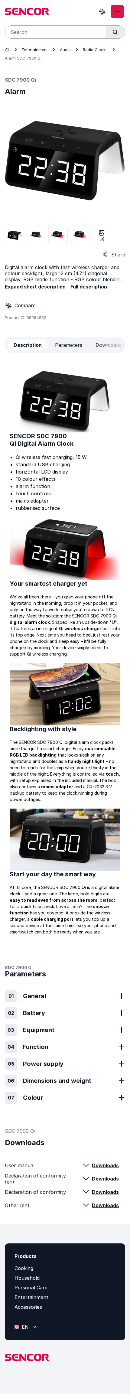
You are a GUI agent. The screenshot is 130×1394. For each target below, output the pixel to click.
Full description (88, 287)
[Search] (115, 32)
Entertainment (35, 49)
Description (28, 345)
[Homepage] (7, 49)
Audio (65, 49)
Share (118, 255)
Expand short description (35, 287)
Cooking (24, 1268)
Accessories (28, 1307)
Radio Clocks (95, 49)
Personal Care (31, 1288)
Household (27, 1278)
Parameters (68, 345)
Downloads (105, 1165)
